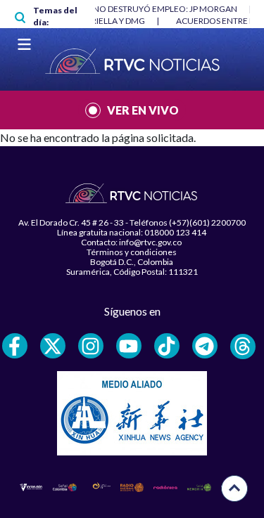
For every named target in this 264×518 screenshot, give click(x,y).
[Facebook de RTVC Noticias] (14, 345)
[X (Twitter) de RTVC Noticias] (52, 345)
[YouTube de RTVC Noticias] (129, 345)
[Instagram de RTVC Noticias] (90, 345)
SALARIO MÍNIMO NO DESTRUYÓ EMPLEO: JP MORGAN (130, 9)
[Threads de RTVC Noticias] (243, 346)
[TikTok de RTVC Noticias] (167, 345)
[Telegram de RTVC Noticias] (205, 345)
